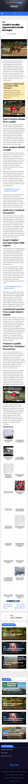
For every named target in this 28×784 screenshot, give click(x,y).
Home (6, 774)
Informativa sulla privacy (6, 749)
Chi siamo (17, 774)
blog (4, 632)
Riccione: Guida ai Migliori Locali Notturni (13, 635)
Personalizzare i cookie (14, 781)
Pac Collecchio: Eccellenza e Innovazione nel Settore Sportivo (13, 650)
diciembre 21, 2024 (9, 692)
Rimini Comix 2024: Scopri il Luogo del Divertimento (13, 734)
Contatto (21, 774)
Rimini (5, 731)
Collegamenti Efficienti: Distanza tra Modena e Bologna (12, 690)
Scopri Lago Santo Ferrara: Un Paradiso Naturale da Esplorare (19, 606)
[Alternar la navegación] (15, 14)
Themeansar (23, 771)
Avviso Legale (4, 752)
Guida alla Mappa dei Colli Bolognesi (13, 663)
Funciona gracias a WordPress (8, 771)
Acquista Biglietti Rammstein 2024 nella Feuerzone (7, 606)
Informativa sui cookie (6, 755)
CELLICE (14, 6)
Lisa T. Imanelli (12, 33)
